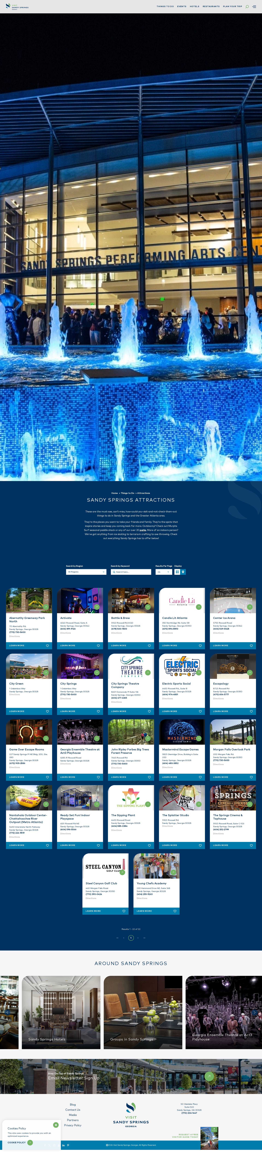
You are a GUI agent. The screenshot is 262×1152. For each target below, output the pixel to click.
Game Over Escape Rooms (26, 749)
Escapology (220, 683)
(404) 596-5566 (68, 830)
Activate (66, 618)
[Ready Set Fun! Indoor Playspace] (80, 797)
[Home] (17, 7)
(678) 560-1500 (119, 629)
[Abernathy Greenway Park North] (29, 600)
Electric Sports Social (176, 683)
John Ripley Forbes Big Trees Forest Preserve (130, 751)
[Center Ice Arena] (233, 600)
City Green (16, 683)
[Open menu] (254, 7)
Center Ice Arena (224, 618)
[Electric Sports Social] (182, 666)
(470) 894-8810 (170, 629)
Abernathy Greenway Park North (27, 620)
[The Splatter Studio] (182, 797)
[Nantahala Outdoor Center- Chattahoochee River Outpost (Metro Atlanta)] (29, 797)
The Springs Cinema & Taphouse (227, 817)
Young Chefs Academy (151, 883)
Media (73, 1115)
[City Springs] (80, 666)
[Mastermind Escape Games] (182, 732)
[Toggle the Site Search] (247, 6)
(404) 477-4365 (119, 698)
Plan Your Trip (232, 6)
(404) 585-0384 (119, 826)
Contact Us (72, 1110)
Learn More (16, 645)
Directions (14, 636)
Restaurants (211, 6)
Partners (72, 1120)
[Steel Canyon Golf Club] (105, 866)
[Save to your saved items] (47, 645)
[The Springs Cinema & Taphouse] (233, 797)
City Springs (68, 683)
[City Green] (29, 666)
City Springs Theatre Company (125, 685)
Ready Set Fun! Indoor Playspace (75, 817)
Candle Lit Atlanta (174, 618)
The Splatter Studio (175, 815)
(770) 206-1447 (189, 1113)
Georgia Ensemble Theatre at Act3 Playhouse (80, 751)
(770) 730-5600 (17, 632)
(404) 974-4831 (170, 695)
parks (143, 530)
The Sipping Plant (123, 815)
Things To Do (165, 6)
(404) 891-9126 (68, 629)
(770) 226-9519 (17, 833)
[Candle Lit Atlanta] (182, 600)
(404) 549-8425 (221, 629)
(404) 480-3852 (170, 763)
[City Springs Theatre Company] (131, 666)
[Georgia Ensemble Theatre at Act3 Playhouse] (80, 732)
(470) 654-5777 (221, 695)
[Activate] (80, 600)
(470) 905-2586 (17, 763)
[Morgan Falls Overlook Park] (233, 732)
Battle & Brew (120, 618)
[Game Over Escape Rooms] (29, 732)
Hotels (194, 6)
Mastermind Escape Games (180, 749)
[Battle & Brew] (131, 600)
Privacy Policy (72, 1125)
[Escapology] (233, 666)
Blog (73, 1104)
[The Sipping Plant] (131, 797)
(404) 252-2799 (221, 830)
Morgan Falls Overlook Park (231, 749)
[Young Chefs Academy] (156, 866)
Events (181, 6)
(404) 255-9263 (145, 894)
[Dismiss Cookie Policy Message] (56, 1125)
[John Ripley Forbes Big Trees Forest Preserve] (131, 732)
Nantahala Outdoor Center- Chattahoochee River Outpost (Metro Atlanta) (28, 819)
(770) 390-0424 (94, 894)
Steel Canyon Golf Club (101, 883)
